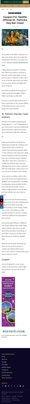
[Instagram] (9, 386)
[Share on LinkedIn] (1, 207)
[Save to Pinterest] (1, 203)
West (11, 9)
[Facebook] (3, 386)
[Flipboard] (6, 386)
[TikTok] (14, 386)
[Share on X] (1, 200)
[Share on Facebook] (1, 197)
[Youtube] (20, 386)
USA (7, 9)
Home (3, 9)
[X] (17, 386)
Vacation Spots (18, 13)
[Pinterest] (11, 386)
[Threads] (23, 386)
